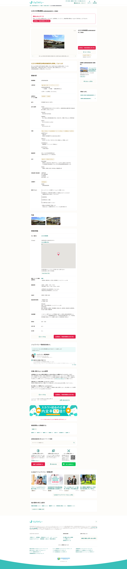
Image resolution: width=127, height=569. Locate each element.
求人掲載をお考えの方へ (82, 0)
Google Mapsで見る (46, 273)
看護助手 (52, 505)
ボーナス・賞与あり (59, 131)
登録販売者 (71, 505)
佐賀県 (68, 432)
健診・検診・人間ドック (46, 85)
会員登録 (95, 3)
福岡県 (33, 432)
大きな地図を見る (45, 242)
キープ (84, 3)
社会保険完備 (52, 131)
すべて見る (74, 364)
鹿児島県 (62, 432)
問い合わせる (53, 464)
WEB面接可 (44, 181)
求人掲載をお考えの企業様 (68, 537)
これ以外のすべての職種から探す (38, 509)
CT (52, 85)
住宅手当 (71, 131)
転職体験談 (42, 538)
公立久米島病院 (44, 235)
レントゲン (56, 85)
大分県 (56, 432)
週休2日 (43, 159)
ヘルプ (51, 537)
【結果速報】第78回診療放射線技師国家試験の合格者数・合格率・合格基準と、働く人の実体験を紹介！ (55, 487)
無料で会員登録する (38, 464)
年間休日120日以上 (50, 159)
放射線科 (43, 96)
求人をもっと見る (88, 81)
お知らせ (47, 538)
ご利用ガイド (76, 0)
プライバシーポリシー (60, 378)
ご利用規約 (38, 537)
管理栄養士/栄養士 (61, 505)
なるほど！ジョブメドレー (34, 538)
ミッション (55, 537)
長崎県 (45, 432)
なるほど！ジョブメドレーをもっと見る (63, 495)
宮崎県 (51, 432)
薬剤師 (45, 505)
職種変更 (72, 0)
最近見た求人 (77, 3)
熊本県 (39, 432)
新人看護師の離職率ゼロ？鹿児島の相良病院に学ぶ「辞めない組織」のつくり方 (88, 487)
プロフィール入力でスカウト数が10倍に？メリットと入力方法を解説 (38, 487)
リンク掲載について (67, 538)
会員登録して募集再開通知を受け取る (41, 21)
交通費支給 (66, 131)
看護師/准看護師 (36, 505)
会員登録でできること (35, 460)
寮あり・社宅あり (45, 131)
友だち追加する (69, 464)
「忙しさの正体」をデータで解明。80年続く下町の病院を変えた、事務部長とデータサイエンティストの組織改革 (71, 487)
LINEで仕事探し (68, 0)
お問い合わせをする (65, 400)
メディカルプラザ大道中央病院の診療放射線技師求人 (92, 69)
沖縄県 (34, 429)
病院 (42, 278)
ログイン (89, 3)
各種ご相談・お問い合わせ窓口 (88, 538)
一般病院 (48, 96)
